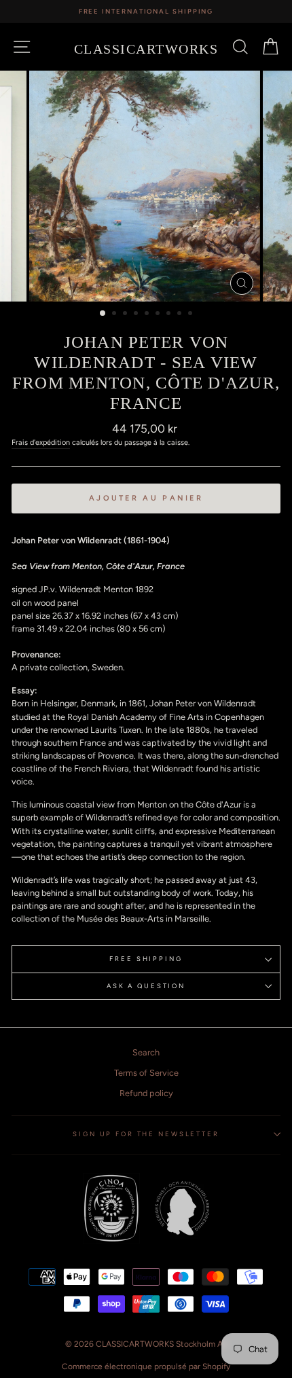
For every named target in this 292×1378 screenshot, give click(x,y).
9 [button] (191, 314)
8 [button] (180, 314)
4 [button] (137, 314)
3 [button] (126, 314)
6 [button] (159, 314)
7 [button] (169, 314)
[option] (146, 11)
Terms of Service (146, 1073)
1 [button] (103, 313)
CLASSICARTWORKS (146, 48)
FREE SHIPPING (145, 958)
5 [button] (148, 314)
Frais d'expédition (41, 442)
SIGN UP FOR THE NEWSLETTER (146, 1134)
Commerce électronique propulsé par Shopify (146, 1366)
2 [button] (115, 314)
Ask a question (146, 986)
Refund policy (146, 1093)
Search (146, 1052)
